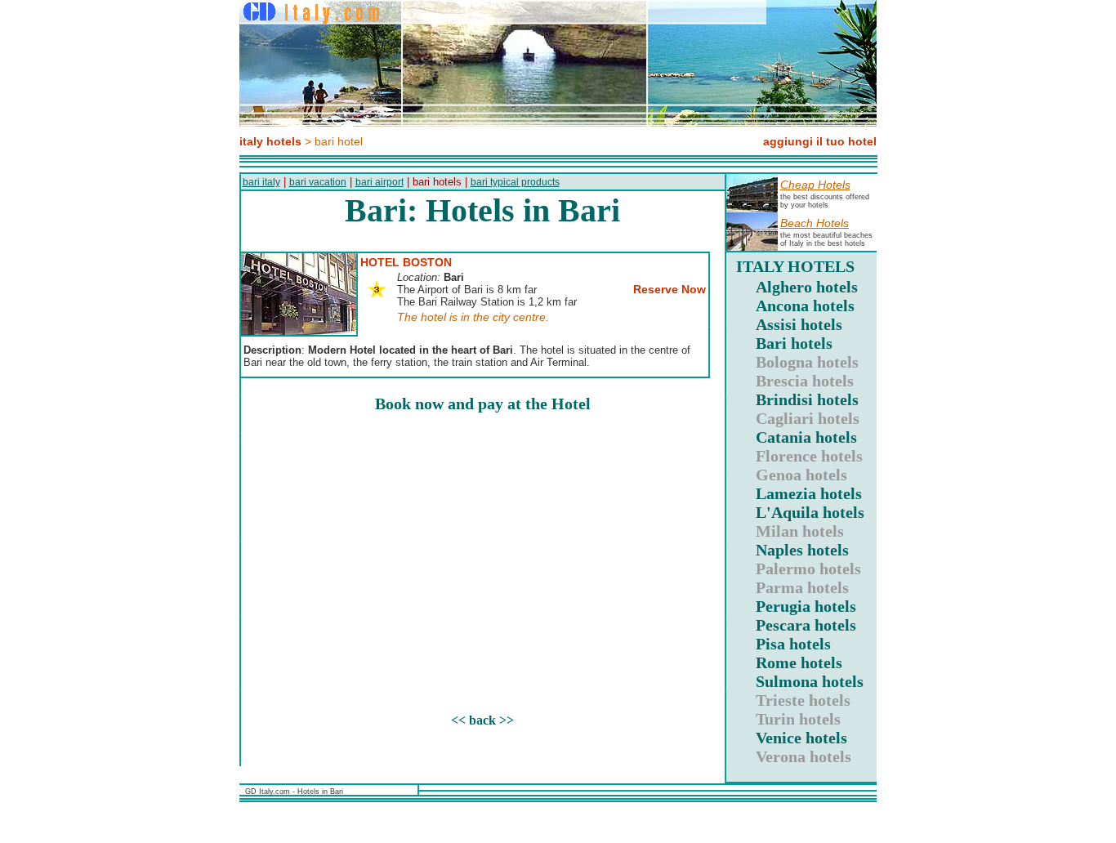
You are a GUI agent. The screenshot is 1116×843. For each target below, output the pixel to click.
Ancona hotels (805, 305)
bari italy (261, 182)
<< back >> (482, 720)
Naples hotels (802, 550)
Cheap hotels (815, 184)
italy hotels (270, 141)
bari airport (379, 182)
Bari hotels (794, 343)
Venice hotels (801, 738)
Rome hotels (799, 662)
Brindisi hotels (807, 399)
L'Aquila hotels (810, 512)
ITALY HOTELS (795, 266)
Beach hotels (814, 223)
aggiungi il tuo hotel (820, 141)
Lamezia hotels (809, 493)
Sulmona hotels (810, 681)
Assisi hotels (799, 324)
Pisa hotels (793, 644)
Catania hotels (806, 437)
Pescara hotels (806, 625)
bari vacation (317, 182)
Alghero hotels (807, 287)
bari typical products (515, 182)
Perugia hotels (806, 606)
